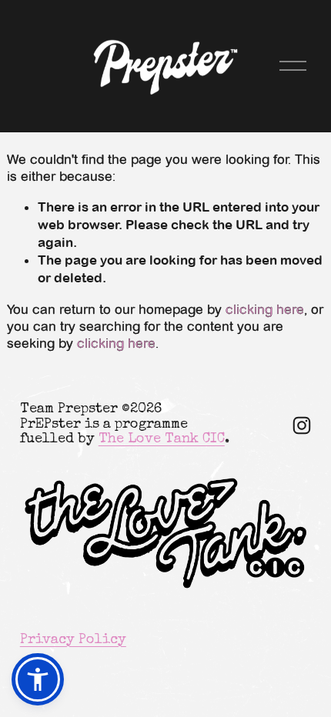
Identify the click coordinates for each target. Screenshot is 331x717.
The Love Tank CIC (162, 439)
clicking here (265, 309)
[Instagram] (302, 425)
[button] (37, 679)
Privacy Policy (73, 640)
